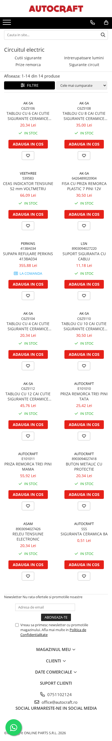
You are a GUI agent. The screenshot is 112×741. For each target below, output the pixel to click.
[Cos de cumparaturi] (106, 22)
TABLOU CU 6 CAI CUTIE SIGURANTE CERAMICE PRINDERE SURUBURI (28, 116)
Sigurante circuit (84, 64)
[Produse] (7, 24)
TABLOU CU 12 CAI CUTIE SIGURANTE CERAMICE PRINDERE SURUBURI (28, 396)
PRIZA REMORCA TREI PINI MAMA (28, 466)
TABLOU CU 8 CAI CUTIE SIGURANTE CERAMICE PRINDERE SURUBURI (84, 116)
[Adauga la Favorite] (28, 155)
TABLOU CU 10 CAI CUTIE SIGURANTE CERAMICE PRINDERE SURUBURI (84, 326)
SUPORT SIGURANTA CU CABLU (84, 256)
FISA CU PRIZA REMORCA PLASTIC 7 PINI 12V (84, 186)
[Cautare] (103, 35)
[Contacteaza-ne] (92, 22)
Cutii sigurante (28, 57)
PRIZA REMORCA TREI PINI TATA (84, 396)
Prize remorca (28, 64)
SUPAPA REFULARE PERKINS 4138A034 (28, 256)
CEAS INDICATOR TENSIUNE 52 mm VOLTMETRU (28, 186)
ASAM (28, 523)
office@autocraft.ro (59, 702)
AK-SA (28, 103)
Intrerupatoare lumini (84, 57)
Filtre (32, 85)
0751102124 (59, 694)
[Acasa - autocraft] (56, 8)
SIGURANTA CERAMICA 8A (84, 533)
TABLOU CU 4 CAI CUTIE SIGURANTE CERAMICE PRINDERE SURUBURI (28, 326)
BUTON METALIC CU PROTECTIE (84, 466)
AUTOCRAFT (84, 383)
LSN (84, 243)
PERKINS (28, 243)
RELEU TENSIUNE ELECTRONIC (28, 536)
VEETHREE (28, 173)
